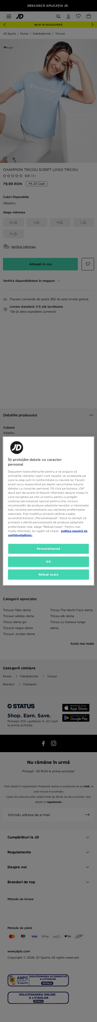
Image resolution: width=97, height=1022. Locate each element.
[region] (48, 511)
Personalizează (48, 548)
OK (48, 561)
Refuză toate (49, 574)
